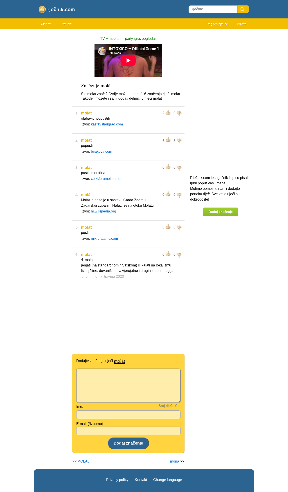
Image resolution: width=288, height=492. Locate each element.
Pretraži (66, 24)
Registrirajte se (217, 24)
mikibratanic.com (104, 238)
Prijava (242, 24)
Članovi (46, 24)
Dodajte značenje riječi (100, 361)
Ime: (79, 407)
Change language (167, 480)
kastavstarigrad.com (107, 124)
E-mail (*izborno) (89, 424)
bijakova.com (101, 151)
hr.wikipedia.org (103, 211)
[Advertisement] (52, 98)
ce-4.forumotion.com (107, 179)
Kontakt (141, 480)
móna (174, 461)
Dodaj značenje (221, 212)
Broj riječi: (166, 406)
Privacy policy (117, 480)
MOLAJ (83, 461)
